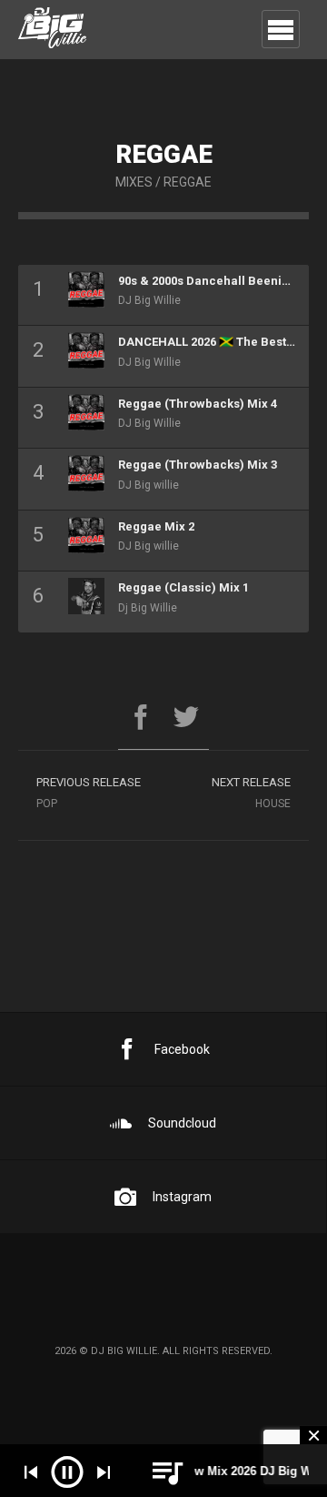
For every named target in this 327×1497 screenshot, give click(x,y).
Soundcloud (182, 1123)
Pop (88, 792)
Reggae (188, 182)
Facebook (182, 1049)
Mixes (134, 182)
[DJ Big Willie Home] (52, 31)
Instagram (182, 1196)
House (251, 792)
